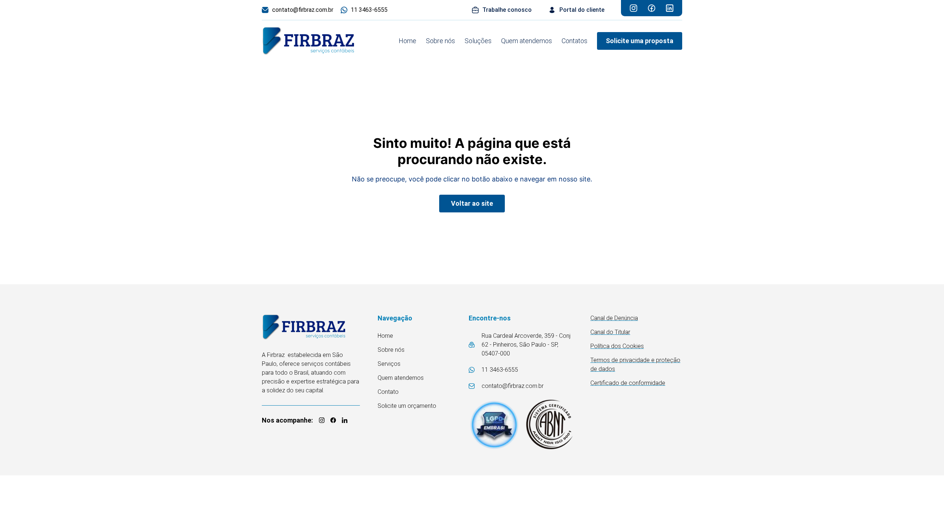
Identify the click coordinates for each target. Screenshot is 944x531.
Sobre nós (440, 41)
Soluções (478, 41)
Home (407, 41)
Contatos (574, 41)
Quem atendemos (526, 41)
